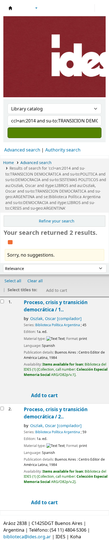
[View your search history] (100, 8)
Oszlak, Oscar (56, 318)
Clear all (35, 280)
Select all (12, 280)
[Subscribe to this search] (10, 241)
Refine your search (56, 221)
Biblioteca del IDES (10, 8)
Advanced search (22, 150)
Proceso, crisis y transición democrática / (55, 306)
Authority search (62, 150)
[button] (21, 8)
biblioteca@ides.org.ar (27, 537)
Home (8, 162)
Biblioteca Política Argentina (57, 325)
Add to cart (44, 395)
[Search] (54, 132)
